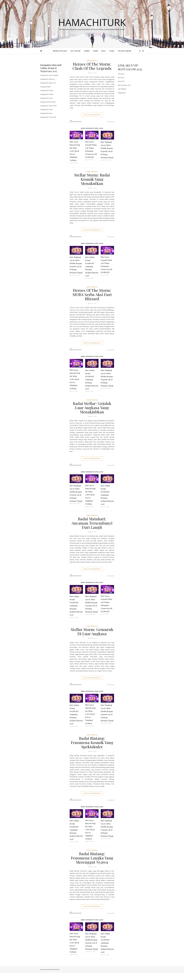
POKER (95, 51)
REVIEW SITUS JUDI (60, 51)
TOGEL (111, 51)
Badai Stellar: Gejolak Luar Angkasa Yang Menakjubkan (92, 407)
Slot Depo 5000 (51, 106)
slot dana (49, 113)
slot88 (48, 87)
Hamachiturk (92, 22)
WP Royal (56, 969)
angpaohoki (121, 93)
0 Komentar (110, 122)
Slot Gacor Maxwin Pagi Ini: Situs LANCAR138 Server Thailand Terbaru (75, 151)
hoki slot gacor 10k (124, 85)
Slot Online (49, 90)
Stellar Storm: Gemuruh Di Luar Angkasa (92, 631)
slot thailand (122, 89)
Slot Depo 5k (50, 79)
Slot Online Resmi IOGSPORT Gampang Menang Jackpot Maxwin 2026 (91, 266)
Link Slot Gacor (51, 102)
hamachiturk (77, 121)
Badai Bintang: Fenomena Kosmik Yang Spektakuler (92, 742)
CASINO (87, 51)
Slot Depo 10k (50, 83)
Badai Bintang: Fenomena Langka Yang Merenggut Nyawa (92, 858)
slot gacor (121, 74)
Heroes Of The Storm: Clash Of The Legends (92, 66)
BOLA (103, 51)
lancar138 (121, 81)
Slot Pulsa (49, 109)
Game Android (92, 60)
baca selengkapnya (92, 115)
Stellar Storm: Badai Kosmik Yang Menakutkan (92, 179)
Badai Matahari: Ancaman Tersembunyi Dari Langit (92, 523)
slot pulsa (121, 77)
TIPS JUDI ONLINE (124, 51)
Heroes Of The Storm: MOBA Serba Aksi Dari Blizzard (92, 294)
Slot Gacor (49, 98)
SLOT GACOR (75, 51)
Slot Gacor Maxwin (52, 75)
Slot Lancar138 (51, 117)
